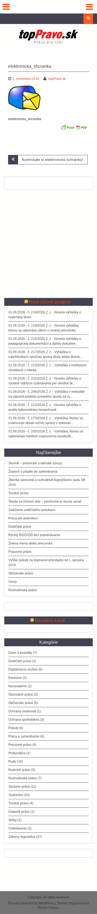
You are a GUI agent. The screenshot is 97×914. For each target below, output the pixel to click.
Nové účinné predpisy (50, 302)
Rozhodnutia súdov (22, 590)
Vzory (12, 582)
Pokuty (13, 728)
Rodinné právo (19, 770)
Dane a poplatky (20, 653)
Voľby (12, 820)
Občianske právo (20, 573)
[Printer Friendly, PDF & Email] (74, 129)
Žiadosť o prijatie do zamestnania (32, 471)
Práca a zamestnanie (23, 736)
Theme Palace (48, 908)
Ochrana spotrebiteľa (23, 720)
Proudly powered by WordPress (31, 903)
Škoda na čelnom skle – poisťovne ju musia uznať (45, 501)
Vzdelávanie (17, 828)
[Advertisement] (48, 243)
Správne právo (19, 786)
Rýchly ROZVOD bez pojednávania (34, 535)
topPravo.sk (57, 79)
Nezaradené (17, 686)
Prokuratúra (17, 753)
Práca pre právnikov (23, 518)
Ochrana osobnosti (22, 711)
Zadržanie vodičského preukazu (31, 510)
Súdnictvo (15, 795)
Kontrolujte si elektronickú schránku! (52, 159)
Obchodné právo (20, 694)
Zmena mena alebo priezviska (30, 543)
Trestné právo (18, 493)
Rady (12, 761)
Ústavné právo (19, 812)
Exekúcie (15, 678)
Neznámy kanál (50, 620)
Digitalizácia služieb (23, 669)
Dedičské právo (19, 527)
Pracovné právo (20, 552)
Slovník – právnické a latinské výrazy (35, 463)
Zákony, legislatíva (21, 837)
